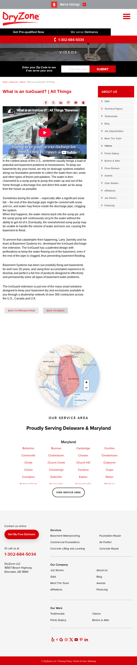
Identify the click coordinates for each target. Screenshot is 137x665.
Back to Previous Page (21, 310)
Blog (107, 123)
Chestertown (110, 455)
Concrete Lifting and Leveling (67, 548)
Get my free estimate (21, 534)
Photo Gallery (112, 153)
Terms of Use (79, 661)
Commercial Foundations (65, 542)
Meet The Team (113, 138)
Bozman (56, 448)
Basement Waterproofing (65, 536)
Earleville (56, 477)
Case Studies (111, 183)
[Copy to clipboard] (83, 102)
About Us (109, 91)
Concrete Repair (109, 548)
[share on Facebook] (46, 102)
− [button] (86, 388)
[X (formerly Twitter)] (71, 639)
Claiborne (109, 462)
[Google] (61, 639)
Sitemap (92, 661)
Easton (83, 477)
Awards (108, 175)
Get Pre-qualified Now (28, 32)
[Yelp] (53, 639)
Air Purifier (105, 542)
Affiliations (110, 190)
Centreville (28, 455)
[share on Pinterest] (68, 102)
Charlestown (56, 455)
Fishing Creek (28, 484)
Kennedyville (83, 484)
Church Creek (56, 462)
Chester (83, 455)
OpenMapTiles (80, 400)
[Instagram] (66, 639)
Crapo (109, 470)
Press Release (112, 168)
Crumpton (28, 477)
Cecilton (109, 448)
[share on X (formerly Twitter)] (53, 102)
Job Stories (110, 198)
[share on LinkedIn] (61, 102)
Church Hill (83, 462)
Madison (109, 484)
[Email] (75, 102)
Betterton (28, 448)
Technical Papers (114, 108)
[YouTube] (76, 639)
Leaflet (77, 394)
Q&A (107, 101)
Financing (110, 205)
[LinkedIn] (86, 639)
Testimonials (111, 116)
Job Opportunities (114, 131)
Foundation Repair (110, 536)
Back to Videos (55, 310)
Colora (28, 470)
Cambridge (83, 448)
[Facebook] (57, 639)
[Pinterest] (81, 639)
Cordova (83, 470)
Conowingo (56, 470)
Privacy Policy (65, 661)
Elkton (109, 477)
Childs (28, 462)
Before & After (112, 160)
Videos (108, 145)
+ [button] (86, 382)
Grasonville (56, 484)
